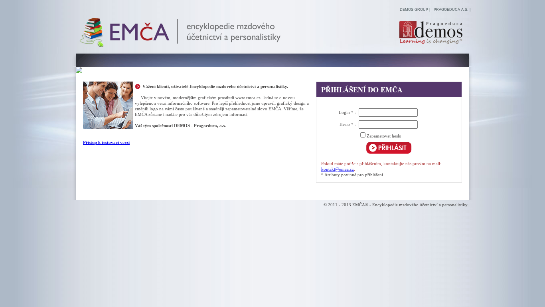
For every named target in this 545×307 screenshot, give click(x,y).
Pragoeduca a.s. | (452, 10)
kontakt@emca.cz (337, 169)
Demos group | (415, 10)
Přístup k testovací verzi (106, 142)
